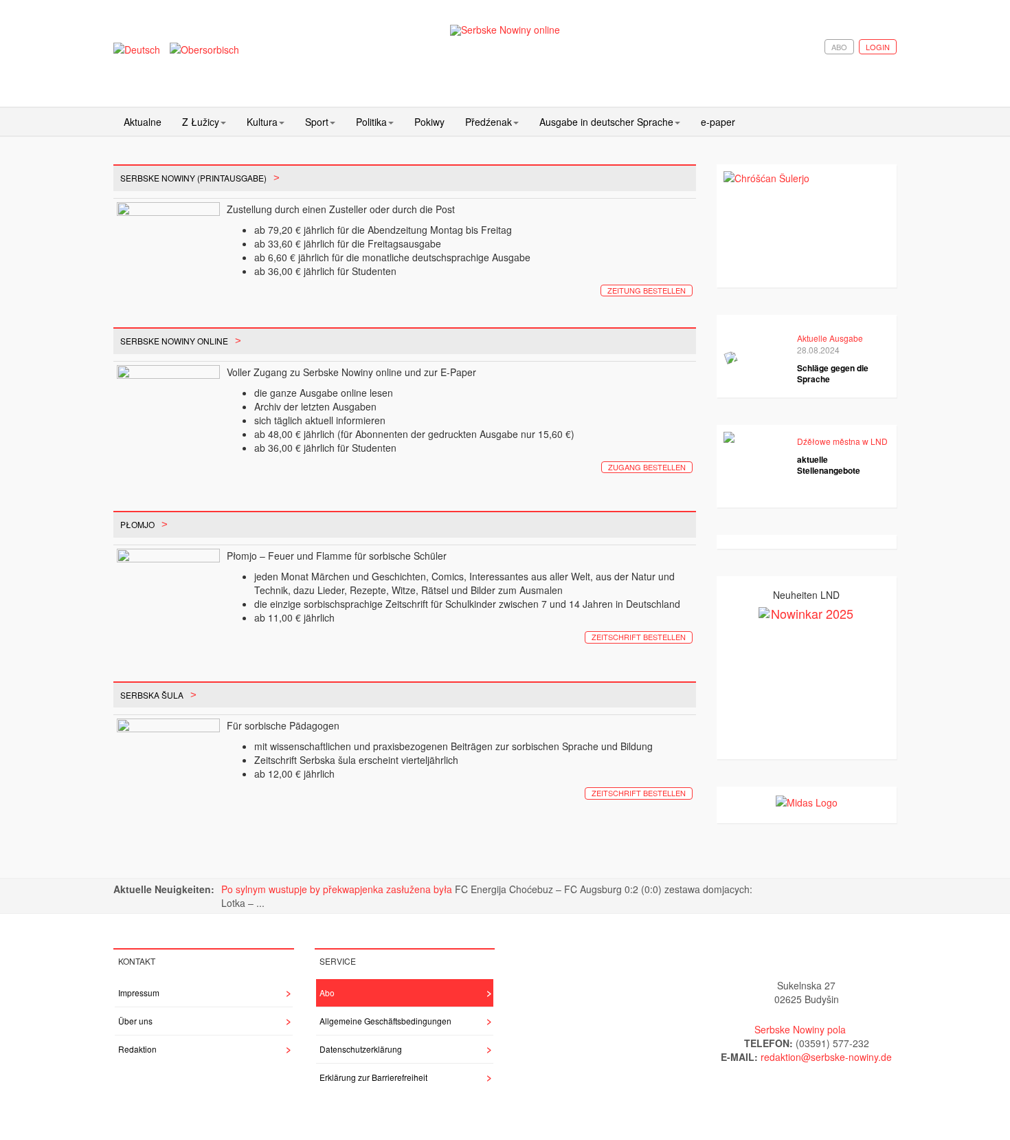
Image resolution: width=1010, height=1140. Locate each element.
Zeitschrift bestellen (639, 636)
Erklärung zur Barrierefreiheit (373, 1077)
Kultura (262, 122)
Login (878, 46)
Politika (371, 122)
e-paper (718, 122)
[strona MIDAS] (807, 800)
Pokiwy (429, 122)
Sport (316, 122)
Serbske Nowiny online (174, 341)
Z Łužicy (200, 122)
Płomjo (137, 524)
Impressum (138, 992)
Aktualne (142, 122)
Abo (839, 46)
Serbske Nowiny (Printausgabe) (193, 178)
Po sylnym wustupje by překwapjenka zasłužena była (338, 889)
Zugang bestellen (647, 466)
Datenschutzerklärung (360, 1049)
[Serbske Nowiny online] (505, 30)
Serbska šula (151, 695)
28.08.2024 (818, 349)
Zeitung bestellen (646, 290)
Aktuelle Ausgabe (830, 338)
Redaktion (137, 1049)
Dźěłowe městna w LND (842, 441)
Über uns (135, 1021)
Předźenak (488, 122)
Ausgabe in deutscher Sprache (606, 122)
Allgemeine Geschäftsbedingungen (385, 1021)
